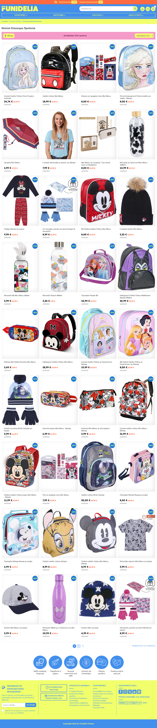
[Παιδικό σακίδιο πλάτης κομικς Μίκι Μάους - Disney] (20, 466)
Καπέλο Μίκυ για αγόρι (89, 628)
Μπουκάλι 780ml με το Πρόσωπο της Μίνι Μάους (58, 629)
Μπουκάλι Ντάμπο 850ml (52, 295)
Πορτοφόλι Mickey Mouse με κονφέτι (18, 561)
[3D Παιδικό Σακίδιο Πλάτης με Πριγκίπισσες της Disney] (136, 333)
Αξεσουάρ (96, 15)
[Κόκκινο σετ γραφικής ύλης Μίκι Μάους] (98, 67)
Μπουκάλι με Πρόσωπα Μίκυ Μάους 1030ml (133, 164)
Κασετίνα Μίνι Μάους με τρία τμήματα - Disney (95, 429)
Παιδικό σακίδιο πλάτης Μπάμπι (55, 561)
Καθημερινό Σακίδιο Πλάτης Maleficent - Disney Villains (135, 296)
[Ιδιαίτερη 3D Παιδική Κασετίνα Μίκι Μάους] (20, 333)
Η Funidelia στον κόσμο (102, 691)
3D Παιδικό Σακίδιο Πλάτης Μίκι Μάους (96, 229)
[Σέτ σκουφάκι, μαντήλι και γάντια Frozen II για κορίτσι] (59, 200)
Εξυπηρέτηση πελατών (55, 688)
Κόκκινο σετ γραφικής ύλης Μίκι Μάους (96, 96)
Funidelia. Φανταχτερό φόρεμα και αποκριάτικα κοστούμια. (20, 8)
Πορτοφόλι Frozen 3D (89, 295)
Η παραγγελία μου (76, 691)
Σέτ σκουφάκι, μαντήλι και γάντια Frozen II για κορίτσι (59, 230)
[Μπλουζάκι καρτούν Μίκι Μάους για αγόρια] (136, 533)
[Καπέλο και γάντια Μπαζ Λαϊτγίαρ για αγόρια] (20, 400)
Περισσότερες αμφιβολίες (78, 703)
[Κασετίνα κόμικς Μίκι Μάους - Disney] (59, 400)
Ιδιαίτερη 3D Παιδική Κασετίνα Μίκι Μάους (20, 362)
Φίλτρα (10, 36)
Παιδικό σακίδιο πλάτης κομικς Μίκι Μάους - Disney (20, 496)
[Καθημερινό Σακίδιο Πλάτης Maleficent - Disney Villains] (136, 267)
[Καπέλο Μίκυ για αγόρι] (98, 599)
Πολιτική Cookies (99, 701)
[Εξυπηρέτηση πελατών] (148, 9)
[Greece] (121, 692)
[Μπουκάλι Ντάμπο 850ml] (59, 267)
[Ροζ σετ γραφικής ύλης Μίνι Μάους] (59, 466)
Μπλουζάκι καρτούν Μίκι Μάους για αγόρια (136, 561)
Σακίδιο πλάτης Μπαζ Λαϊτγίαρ (92, 495)
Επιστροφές (73, 701)
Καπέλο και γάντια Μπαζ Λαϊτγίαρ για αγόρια (18, 429)
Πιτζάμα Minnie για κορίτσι (14, 229)
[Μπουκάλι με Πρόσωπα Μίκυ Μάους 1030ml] (136, 134)
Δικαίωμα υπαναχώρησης (102, 703)
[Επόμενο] (83, 646)
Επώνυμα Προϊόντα (15, 21)
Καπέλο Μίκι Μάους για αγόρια (15, 628)
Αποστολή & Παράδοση (78, 698)
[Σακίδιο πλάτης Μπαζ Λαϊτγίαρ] (98, 466)
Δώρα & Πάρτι (135, 15)
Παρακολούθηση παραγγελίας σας (55, 697)
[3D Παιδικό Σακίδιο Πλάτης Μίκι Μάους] (98, 200)
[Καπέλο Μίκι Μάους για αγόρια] (20, 599)
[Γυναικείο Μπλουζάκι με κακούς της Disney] (59, 134)
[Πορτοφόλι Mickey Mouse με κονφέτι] (20, 533)
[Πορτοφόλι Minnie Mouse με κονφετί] (136, 466)
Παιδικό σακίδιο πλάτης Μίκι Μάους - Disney (95, 562)
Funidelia (5, 21)
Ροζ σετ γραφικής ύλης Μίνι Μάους (56, 495)
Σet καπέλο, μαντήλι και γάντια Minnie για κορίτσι (135, 629)
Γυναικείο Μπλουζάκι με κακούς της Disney (59, 163)
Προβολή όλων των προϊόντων (143, 646)
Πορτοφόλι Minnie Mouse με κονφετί (134, 495)
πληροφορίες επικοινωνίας (79, 705)
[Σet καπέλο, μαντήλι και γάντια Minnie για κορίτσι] (136, 599)
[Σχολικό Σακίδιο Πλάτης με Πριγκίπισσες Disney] (98, 333)
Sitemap (96, 705)
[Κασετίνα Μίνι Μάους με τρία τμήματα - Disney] (98, 400)
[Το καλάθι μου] (153, 9)
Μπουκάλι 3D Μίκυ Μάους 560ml (16, 295)
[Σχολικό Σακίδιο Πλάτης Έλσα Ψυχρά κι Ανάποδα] (20, 67)
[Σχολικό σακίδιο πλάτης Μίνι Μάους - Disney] (136, 400)
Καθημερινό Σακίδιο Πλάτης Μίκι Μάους (58, 362)
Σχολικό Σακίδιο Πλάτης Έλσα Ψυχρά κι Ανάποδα (19, 97)
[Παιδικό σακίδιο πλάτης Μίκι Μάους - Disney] (98, 533)
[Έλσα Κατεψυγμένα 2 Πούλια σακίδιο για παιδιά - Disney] (136, 67)
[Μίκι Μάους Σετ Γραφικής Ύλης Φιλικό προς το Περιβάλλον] (98, 134)
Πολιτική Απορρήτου (100, 698)
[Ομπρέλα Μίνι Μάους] (20, 134)
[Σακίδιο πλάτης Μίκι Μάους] (59, 67)
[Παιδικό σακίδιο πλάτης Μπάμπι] (59, 533)
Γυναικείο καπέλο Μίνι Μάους (131, 229)
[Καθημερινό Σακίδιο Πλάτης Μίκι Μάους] (59, 333)
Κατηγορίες (20, 15)
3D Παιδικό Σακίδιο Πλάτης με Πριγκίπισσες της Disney (131, 363)
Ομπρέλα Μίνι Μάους (12, 163)
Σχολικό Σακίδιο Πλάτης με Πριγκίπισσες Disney (96, 363)
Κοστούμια (58, 15)
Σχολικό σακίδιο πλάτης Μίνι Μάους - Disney (134, 429)
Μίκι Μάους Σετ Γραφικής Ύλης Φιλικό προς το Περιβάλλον (95, 164)
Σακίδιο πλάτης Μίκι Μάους (53, 96)
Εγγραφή (31, 705)
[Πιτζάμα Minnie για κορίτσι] (20, 200)
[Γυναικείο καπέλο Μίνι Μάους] (136, 200)
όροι (12, 713)
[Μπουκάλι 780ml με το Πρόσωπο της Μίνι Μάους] (59, 599)
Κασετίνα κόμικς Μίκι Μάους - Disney (57, 428)
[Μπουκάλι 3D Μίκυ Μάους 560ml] (20, 267)
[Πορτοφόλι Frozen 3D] (98, 267)
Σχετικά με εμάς (98, 707)
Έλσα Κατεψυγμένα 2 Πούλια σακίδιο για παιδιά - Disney (135, 97)
